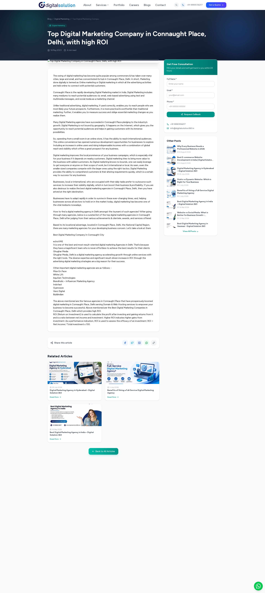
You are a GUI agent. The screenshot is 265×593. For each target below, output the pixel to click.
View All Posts (189, 231)
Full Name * (172, 79)
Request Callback (192, 114)
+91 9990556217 (178, 124)
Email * (170, 90)
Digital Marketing (61, 19)
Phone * (170, 102)
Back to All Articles (105, 451)
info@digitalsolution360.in (182, 128)
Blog (49, 19)
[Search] (176, 4)
